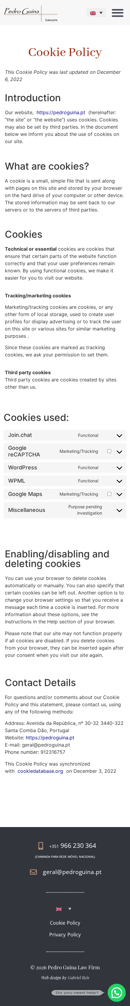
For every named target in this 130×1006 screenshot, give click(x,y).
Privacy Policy (65, 934)
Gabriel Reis (78, 977)
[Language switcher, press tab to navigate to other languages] (96, 12)
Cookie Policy (65, 923)
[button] (117, 12)
